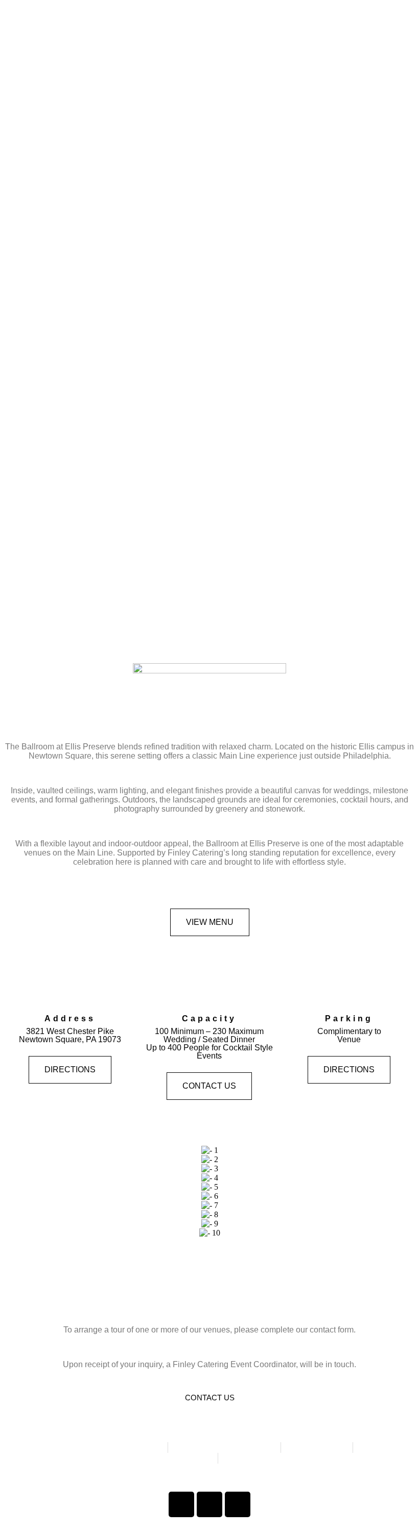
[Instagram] (209, 1504)
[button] (15, 1192)
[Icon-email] (237, 1504)
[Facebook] (181, 1504)
